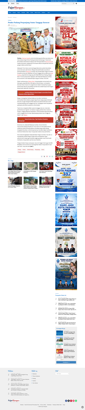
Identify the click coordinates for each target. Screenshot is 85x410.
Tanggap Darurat (21, 152)
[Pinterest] (71, 401)
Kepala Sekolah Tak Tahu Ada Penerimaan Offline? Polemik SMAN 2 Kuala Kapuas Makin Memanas (67, 323)
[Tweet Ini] (44, 156)
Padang (9, 20)
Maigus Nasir (31, 81)
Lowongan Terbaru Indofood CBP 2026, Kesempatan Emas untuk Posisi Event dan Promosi (70, 345)
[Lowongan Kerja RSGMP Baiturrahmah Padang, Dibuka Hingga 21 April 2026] (59, 339)
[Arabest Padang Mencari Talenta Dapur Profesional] (59, 351)
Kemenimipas (49, 61)
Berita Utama (37, 12)
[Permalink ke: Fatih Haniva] (9, 25)
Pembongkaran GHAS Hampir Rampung (30, 172)
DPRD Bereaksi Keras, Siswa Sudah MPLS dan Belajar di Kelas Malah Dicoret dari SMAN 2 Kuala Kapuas (67, 318)
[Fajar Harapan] (16, 8)
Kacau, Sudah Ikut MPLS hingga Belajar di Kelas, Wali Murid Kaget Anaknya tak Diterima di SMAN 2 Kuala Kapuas (67, 299)
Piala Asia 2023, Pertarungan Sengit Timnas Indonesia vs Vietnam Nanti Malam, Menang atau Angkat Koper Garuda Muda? (20, 385)
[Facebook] (66, 401)
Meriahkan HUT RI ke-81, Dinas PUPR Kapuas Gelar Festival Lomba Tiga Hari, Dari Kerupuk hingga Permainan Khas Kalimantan (67, 309)
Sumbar (43, 12)
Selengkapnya (66, 362)
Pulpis (18, 12)
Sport (49, 12)
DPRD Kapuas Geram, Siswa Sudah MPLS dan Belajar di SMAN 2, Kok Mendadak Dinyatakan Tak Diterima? (67, 304)
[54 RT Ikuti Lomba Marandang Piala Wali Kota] (46, 166)
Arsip (17, 3)
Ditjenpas (28, 71)
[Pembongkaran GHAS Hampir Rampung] (31, 166)
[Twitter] (69, 401)
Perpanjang (37, 149)
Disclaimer (49, 404)
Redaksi (12, 3)
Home (10, 12)
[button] (73, 3)
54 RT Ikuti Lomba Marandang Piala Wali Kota (45, 172)
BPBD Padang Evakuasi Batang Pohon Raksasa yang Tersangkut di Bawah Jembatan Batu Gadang (30, 187)
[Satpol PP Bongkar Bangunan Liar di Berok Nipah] (15, 181)
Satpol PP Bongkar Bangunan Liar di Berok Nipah (14, 186)
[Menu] (9, 3)
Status (43, 149)
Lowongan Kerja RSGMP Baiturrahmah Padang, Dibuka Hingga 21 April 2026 (70, 339)
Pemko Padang (30, 149)
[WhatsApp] (76, 401)
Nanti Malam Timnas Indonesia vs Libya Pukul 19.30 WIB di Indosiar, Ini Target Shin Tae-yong (20, 394)
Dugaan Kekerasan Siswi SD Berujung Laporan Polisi (45, 186)
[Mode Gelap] (76, 3)
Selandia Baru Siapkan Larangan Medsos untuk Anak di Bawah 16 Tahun (51, 1)
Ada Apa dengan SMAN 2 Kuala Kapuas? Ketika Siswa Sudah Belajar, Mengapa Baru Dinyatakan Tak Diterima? (67, 314)
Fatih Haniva (13, 25)
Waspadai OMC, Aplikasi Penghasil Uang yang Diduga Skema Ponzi (19, 375)
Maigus (25, 115)
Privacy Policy (43, 404)
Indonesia (35, 373)
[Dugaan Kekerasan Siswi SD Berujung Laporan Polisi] (46, 181)
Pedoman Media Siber (57, 404)
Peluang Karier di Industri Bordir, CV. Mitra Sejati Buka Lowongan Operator (69, 357)
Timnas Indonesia (36, 376)
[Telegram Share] (50, 156)
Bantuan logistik (26, 58)
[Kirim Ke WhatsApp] (52, 156)
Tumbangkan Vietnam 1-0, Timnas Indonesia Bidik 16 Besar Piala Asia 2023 (20, 380)
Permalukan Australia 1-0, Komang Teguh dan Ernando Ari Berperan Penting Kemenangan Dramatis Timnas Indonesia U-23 (20, 389)
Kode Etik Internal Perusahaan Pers (32, 404)
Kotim (32, 12)
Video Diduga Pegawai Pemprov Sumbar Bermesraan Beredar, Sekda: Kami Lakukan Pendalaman (14, 172)
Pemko (24, 149)
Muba (28, 12)
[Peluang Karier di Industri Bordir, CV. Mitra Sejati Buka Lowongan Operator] (59, 357)
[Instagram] (73, 401)
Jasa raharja (35, 383)
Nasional (23, 12)
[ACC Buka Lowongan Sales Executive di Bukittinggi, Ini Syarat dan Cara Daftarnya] (59, 333)
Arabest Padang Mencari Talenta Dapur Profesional (69, 351)
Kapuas (14, 12)
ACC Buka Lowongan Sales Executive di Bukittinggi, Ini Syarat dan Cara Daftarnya (69, 333)
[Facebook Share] (42, 156)
